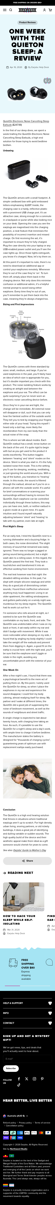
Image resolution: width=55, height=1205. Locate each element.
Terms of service (42, 1122)
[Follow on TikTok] (19, 1085)
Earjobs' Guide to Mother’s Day (29, 850)
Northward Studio (18, 1149)
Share (29, 861)
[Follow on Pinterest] (42, 1079)
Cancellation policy (15, 1125)
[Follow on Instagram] (34, 1079)
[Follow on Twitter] (27, 1079)
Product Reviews (27, 22)
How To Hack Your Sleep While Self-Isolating (19, 920)
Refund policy (9, 1122)
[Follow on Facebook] (19, 1079)
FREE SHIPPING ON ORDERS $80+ (27, 3)
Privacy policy (25, 1122)
